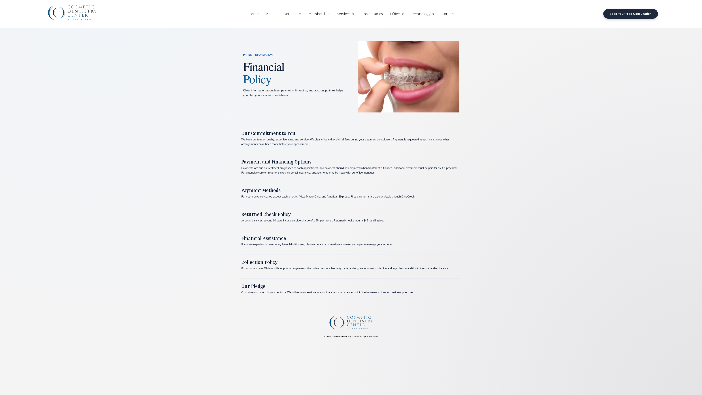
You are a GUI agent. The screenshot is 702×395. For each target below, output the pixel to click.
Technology (421, 14)
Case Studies (372, 14)
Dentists (290, 14)
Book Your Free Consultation (630, 14)
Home (254, 14)
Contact (448, 14)
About (271, 14)
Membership (319, 14)
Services (343, 14)
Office (395, 14)
